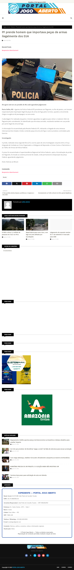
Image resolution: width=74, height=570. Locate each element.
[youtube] (43, 555)
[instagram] (39, 555)
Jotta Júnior (26, 202)
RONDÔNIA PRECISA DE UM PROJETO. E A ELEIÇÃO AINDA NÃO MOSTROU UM (34, 466)
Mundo (13, 27)
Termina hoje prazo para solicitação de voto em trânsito (28, 475)
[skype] (34, 555)
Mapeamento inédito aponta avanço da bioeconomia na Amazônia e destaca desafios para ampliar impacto (39, 441)
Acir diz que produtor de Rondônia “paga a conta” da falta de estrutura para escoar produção (40, 449)
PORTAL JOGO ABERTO (18, 567)
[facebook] (26, 555)
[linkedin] (47, 555)
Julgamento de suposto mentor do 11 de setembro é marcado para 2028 (60, 235)
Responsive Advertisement (10, 50)
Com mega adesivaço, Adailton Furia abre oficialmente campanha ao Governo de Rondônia (40, 458)
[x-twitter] (30, 555)
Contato (63, 567)
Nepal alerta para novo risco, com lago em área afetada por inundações (37, 235)
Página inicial (6, 27)
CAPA (58, 567)
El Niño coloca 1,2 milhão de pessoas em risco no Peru (11, 234)
